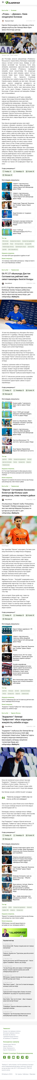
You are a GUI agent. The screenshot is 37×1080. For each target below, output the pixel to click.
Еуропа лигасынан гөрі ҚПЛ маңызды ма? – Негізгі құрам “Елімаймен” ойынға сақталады (18, 961)
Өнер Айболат (8, 283)
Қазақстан (22, 462)
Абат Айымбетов (13, 249)
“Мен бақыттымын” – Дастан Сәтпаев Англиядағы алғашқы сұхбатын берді (18, 985)
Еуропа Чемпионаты (9, 1050)
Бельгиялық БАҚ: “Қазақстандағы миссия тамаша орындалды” (18, 947)
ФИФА (10, 459)
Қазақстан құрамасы (28, 241)
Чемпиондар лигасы (8, 246)
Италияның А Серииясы (10, 1038)
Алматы (12, 910)
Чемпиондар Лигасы (9, 1044)
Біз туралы (19, 1074)
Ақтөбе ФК (5, 244)
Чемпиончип (6, 465)
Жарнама (32, 1074)
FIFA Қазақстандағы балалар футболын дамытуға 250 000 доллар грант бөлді (18, 978)
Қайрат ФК (5, 910)
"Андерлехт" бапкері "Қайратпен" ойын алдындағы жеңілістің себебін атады (17, 707)
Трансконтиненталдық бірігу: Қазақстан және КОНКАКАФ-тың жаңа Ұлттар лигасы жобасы (17, 992)
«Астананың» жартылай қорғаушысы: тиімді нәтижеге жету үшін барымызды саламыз (18, 261)
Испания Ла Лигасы (9, 1035)
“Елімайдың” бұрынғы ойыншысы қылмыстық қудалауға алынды (16, 1007)
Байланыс (26, 1074)
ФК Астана (5, 241)
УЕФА (10, 907)
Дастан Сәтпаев (7, 462)
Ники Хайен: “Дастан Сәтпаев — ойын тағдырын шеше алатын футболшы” (17, 1000)
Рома (11, 244)
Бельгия (29, 907)
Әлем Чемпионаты (9, 1048)
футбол (5, 459)
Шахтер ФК (31, 246)
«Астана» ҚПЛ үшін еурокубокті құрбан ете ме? (16, 255)
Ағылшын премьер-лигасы (11, 1033)
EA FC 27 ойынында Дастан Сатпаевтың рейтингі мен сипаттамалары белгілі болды (18, 700)
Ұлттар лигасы (19, 244)
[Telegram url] (18, 1057)
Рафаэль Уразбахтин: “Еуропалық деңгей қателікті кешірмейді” (18, 954)
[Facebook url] (4, 1057)
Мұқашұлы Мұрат (9, 21)
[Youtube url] (13, 1057)
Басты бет (5, 10)
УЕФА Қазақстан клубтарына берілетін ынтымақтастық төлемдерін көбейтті (13, 924)
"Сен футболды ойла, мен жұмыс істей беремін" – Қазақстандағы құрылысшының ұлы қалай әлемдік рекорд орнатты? (18, 969)
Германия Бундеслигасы (10, 1036)
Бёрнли (29, 462)
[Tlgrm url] (22, 1057)
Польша (11, 690)
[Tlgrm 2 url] (27, 1057)
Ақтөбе (4, 249)
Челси (15, 462)
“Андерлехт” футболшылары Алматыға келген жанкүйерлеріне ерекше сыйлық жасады (17, 1014)
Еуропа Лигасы (7, 1046)
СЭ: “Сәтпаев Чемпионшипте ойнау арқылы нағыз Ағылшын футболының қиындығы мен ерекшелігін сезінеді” (17, 472)
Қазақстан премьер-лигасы (12, 1031)
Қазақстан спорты (15, 241)
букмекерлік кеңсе (21, 246)
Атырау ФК (28, 244)
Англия (29, 459)
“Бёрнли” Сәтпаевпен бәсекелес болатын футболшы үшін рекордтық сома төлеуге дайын (17, 480)
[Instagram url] (9, 1057)
